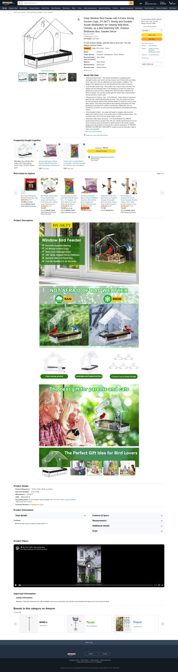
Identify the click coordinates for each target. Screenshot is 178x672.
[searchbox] (76, 3)
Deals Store (45, 8)
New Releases (56, 8)
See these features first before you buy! (33, 549)
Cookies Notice (94, 660)
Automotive (138, 8)
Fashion (115, 8)
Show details (94, 160)
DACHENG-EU (153, 45)
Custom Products (161, 8)
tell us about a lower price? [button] (36, 523)
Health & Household (126, 8)
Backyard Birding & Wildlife (34, 12)
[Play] (15, 585)
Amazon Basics (34, 8)
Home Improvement (90, 8)
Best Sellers (23, 8)
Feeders (50, 12)
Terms (107, 48)
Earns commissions (39, 547)
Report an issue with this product (97, 135)
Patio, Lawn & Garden (20, 12)
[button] (5, 8)
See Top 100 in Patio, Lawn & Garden (62, 499)
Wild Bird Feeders (26, 501)
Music (74, 8)
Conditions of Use (74, 660)
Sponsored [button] (16, 612)
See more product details (93, 131)
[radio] (23, 77)
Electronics (66, 8)
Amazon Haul (13, 8)
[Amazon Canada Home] (72, 655)
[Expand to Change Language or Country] (96, 654)
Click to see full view (47, 71)
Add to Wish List (147, 64)
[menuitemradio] (159, 585)
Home (80, 8)
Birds (45, 12)
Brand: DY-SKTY (89, 34)
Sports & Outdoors (105, 8)
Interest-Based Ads (105, 660)
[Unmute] (162, 585)
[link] (50, 151)
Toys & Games (149, 8)
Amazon (151, 43)
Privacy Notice (85, 660)
